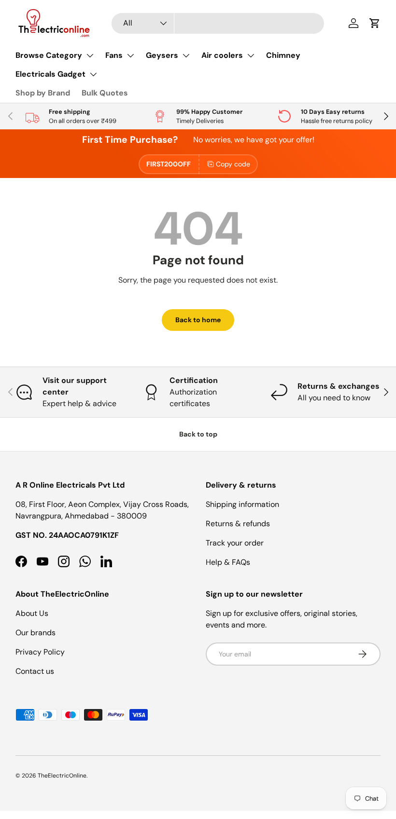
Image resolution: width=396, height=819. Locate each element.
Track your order (235, 543)
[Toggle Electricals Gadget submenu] (93, 74)
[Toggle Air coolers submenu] (250, 55)
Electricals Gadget (50, 74)
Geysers (162, 55)
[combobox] (218, 23)
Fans (114, 55)
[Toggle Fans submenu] (130, 55)
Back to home (198, 319)
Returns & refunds (238, 524)
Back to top (198, 434)
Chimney (283, 55)
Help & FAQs (228, 562)
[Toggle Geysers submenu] (186, 55)
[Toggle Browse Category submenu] (90, 55)
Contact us (34, 671)
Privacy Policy (40, 652)
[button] (374, 23)
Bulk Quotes (105, 93)
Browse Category (48, 55)
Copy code (233, 164)
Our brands (35, 633)
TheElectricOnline (62, 775)
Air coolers (222, 55)
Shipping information (242, 504)
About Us (31, 613)
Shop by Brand (42, 93)
